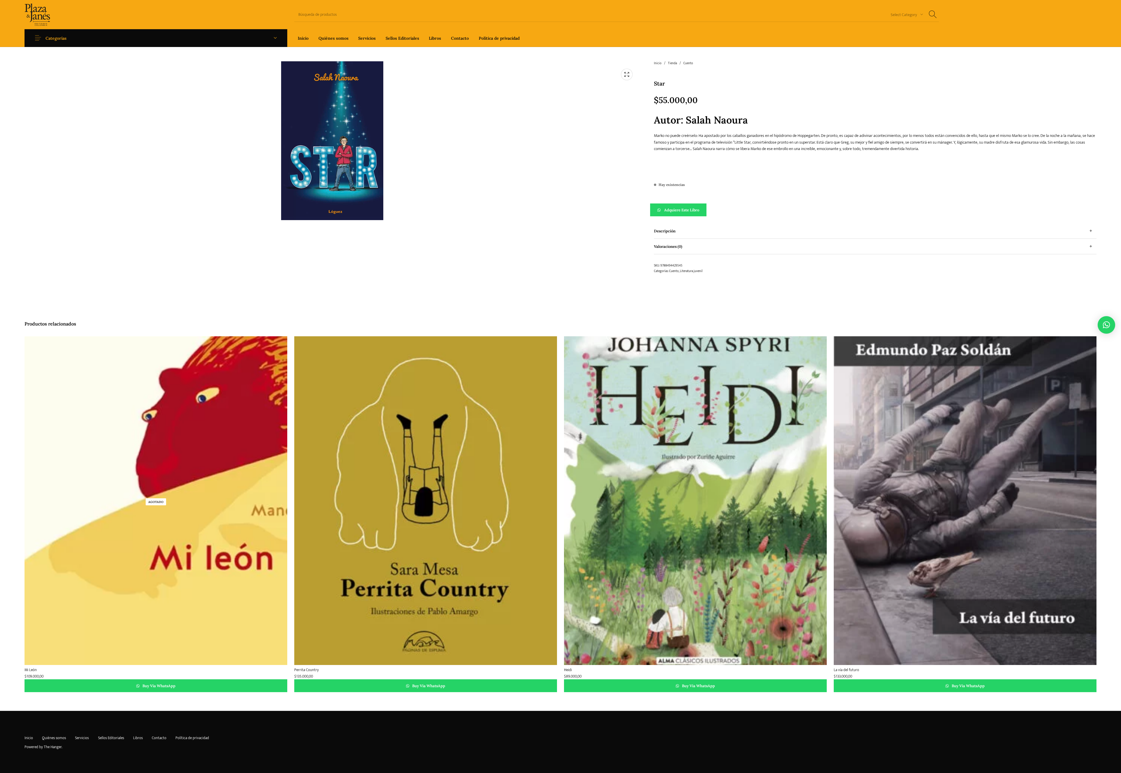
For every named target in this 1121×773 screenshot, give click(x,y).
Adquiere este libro (681, 210)
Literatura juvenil (691, 271)
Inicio (658, 63)
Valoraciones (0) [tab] (668, 246)
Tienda (672, 63)
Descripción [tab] (665, 231)
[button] (875, 209)
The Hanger (53, 747)
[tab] (875, 231)
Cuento (688, 63)
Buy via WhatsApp (158, 685)
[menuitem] (303, 38)
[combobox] (905, 14)
